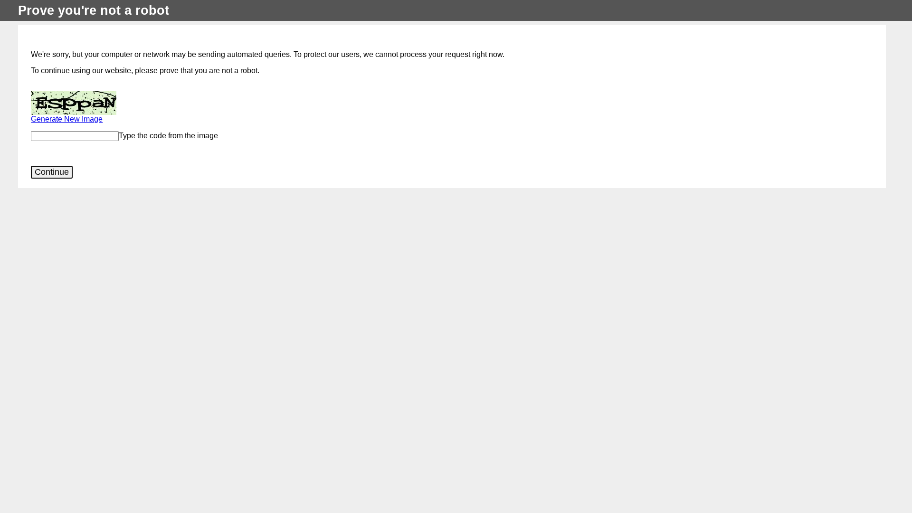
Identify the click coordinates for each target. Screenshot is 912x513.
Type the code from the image (168, 136)
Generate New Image (67, 119)
